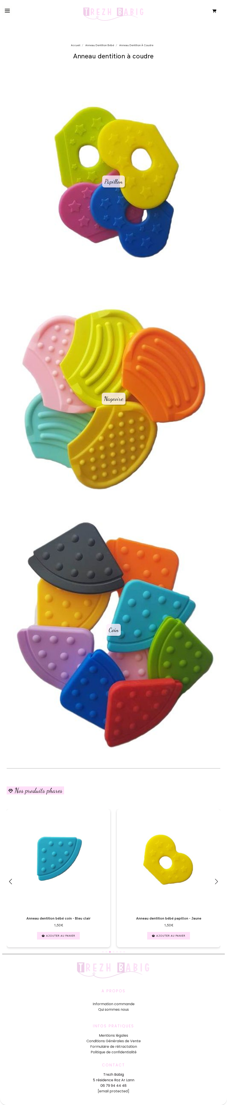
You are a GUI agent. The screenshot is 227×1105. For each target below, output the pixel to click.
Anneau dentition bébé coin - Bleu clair (58, 918)
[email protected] (113, 1091)
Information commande (114, 1004)
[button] (103, 952)
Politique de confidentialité (114, 1052)
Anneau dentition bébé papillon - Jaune (168, 918)
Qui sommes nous (113, 1009)
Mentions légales (113, 1035)
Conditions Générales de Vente (113, 1041)
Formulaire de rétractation (113, 1046)
